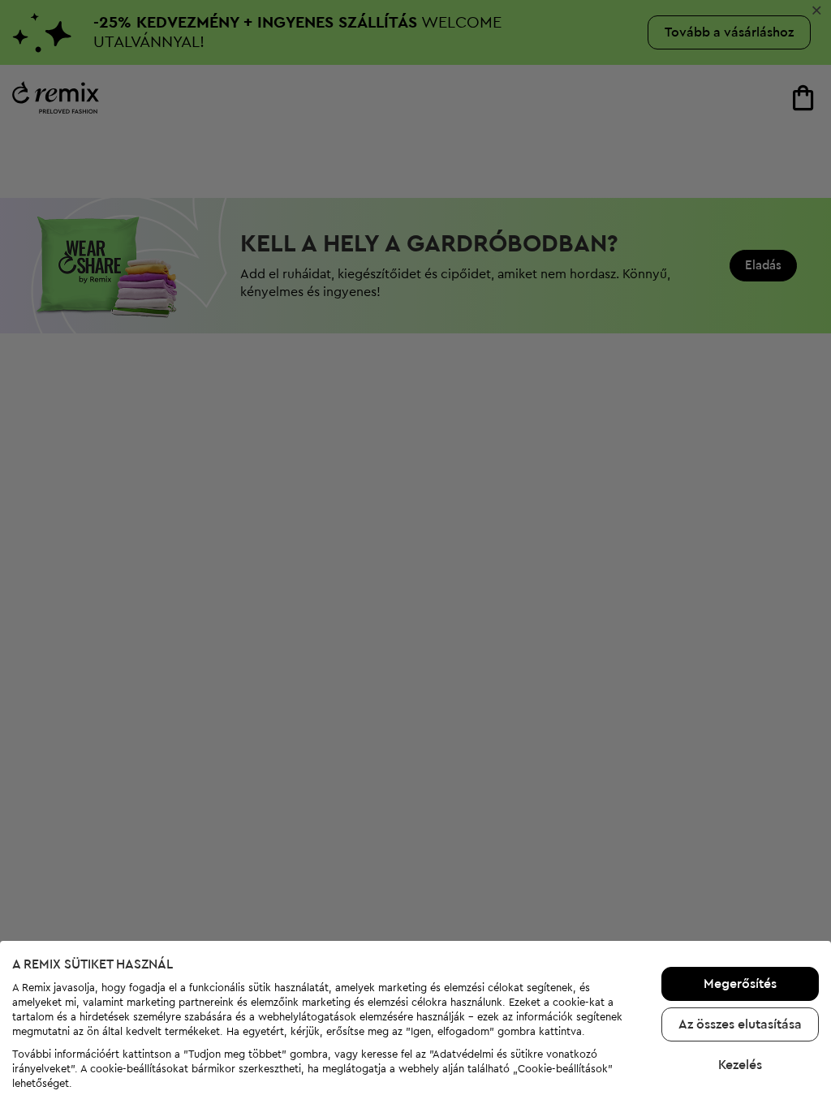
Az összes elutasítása (740, 1024)
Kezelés (740, 1065)
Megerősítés (740, 983)
